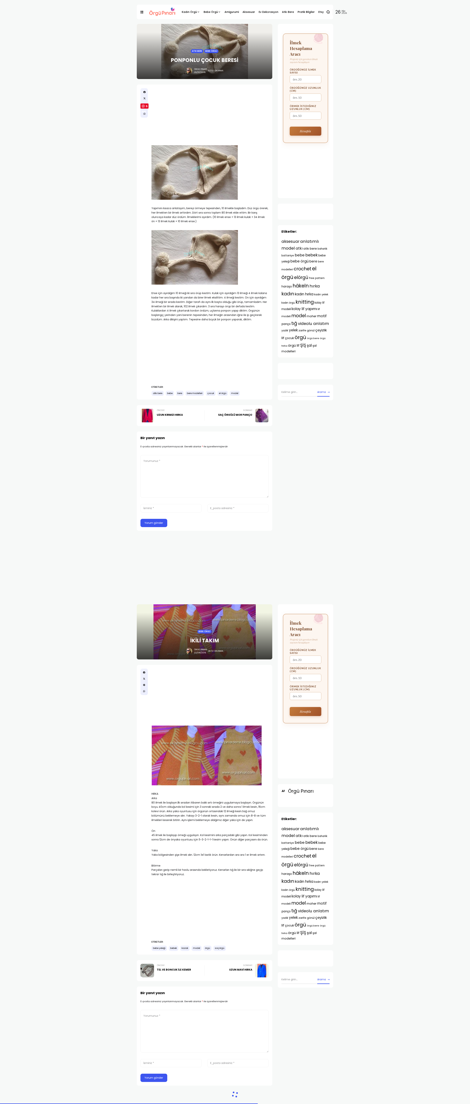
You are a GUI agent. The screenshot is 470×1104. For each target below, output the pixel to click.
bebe (170, 393)
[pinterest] (144, 685)
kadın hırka (304, 294)
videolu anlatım (313, 323)
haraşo (286, 286)
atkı (299, 248)
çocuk (210, 393)
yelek (293, 330)
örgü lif (293, 345)
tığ (294, 323)
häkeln (301, 285)
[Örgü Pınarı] (162, 12)
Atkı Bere (197, 51)
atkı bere (157, 393)
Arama (321, 392)
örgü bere (313, 338)
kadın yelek (321, 294)
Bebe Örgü (211, 51)
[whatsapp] (144, 114)
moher (312, 316)
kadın (287, 294)
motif (322, 316)
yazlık (284, 330)
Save (144, 106)
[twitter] (144, 98)
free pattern (317, 278)
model (234, 393)
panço (286, 324)
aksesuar (290, 241)
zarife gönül (306, 330)
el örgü (222, 393)
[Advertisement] (210, 114)
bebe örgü (299, 261)
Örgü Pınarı (200, 69)
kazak (185, 948)
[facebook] (144, 92)
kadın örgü (288, 303)
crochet (302, 269)
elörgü (301, 277)
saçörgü (219, 948)
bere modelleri (195, 393)
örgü (300, 337)
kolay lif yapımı (304, 308)
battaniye (287, 255)
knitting (305, 301)
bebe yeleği (159, 948)
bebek (311, 255)
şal (309, 345)
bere (179, 393)
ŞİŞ (303, 345)
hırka (315, 286)
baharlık (322, 248)
